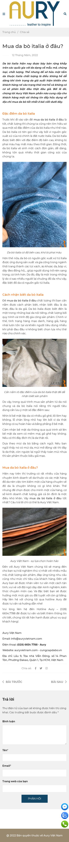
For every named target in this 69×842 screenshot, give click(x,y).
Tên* (5, 750)
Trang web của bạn (15, 781)
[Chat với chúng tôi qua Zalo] (64, 815)
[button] (65, 14)
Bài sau (57, 682)
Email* (6, 765)
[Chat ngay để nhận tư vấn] (64, 806)
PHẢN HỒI (34, 798)
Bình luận (8, 721)
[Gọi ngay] (64, 823)
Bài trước (14, 682)
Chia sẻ (24, 32)
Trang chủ (9, 32)
